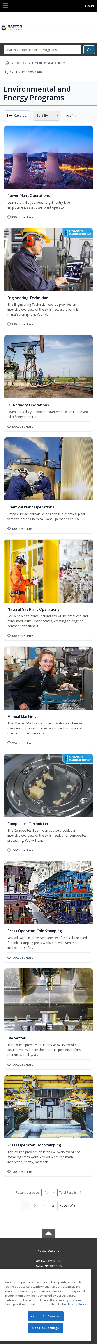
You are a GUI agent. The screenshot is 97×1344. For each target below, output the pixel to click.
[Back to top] (48, 1254)
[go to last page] (53, 1205)
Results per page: (28, 1192)
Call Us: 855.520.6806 (23, 72)
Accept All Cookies (45, 1316)
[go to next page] (43, 1205)
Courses (20, 63)
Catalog (20, 115)
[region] (45, 1305)
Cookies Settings (45, 1328)
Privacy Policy (77, 1304)
